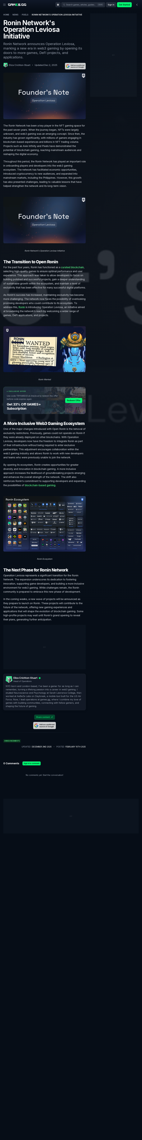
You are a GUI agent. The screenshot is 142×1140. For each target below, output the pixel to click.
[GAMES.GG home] (17, 5)
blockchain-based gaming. (40, 485)
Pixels (25, 14)
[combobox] (57, 4)
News (15, 14)
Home (6, 14)
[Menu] (4, 4)
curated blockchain (72, 267)
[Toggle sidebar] (137, 4)
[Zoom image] (44, 220)
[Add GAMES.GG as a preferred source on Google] (75, 66)
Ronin (22, 307)
